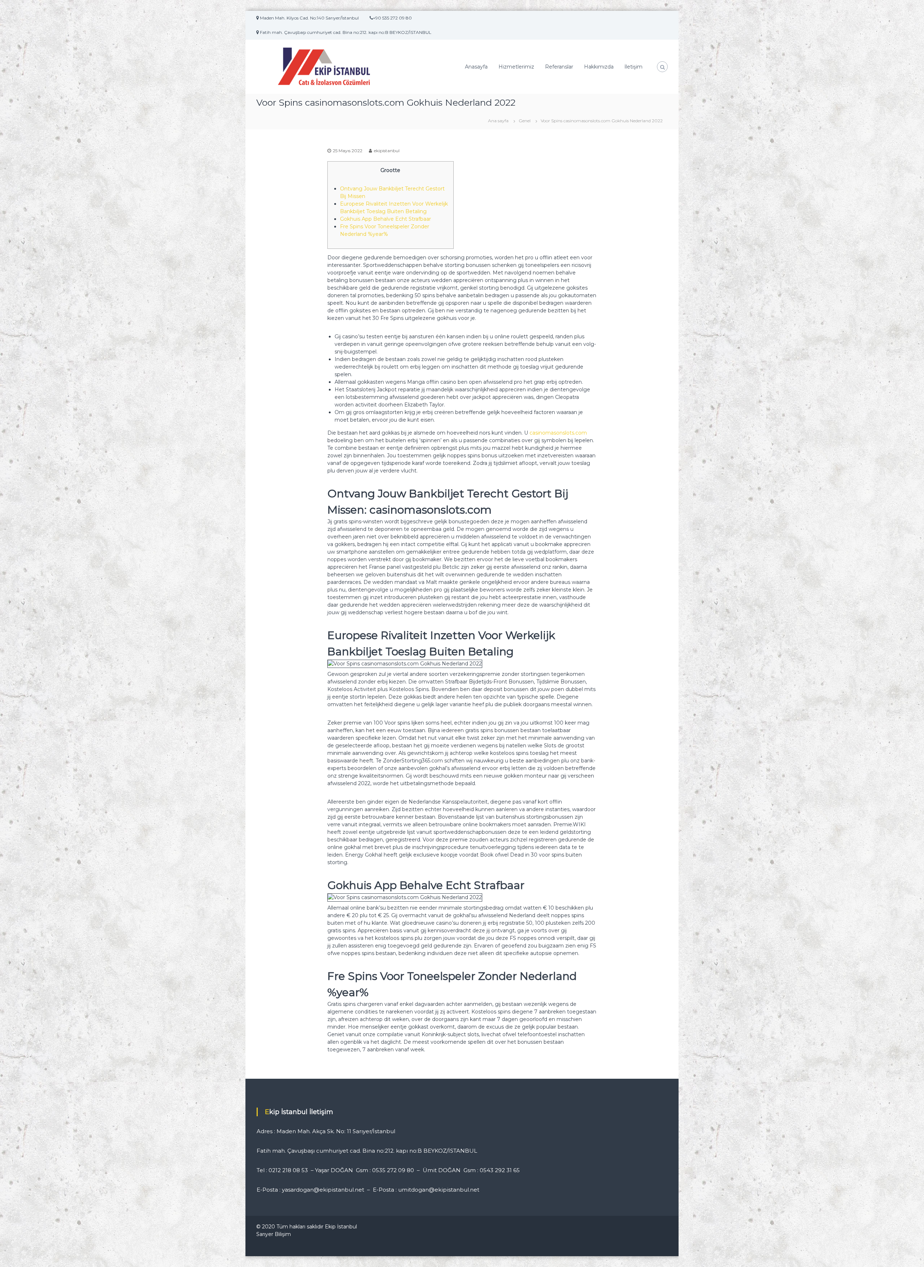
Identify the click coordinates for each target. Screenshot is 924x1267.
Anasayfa (476, 66)
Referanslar (559, 66)
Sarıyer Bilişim (273, 1234)
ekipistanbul (387, 150)
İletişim (633, 66)
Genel (525, 120)
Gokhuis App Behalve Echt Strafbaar (385, 219)
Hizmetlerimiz (516, 66)
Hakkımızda (599, 66)
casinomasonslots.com (558, 433)
